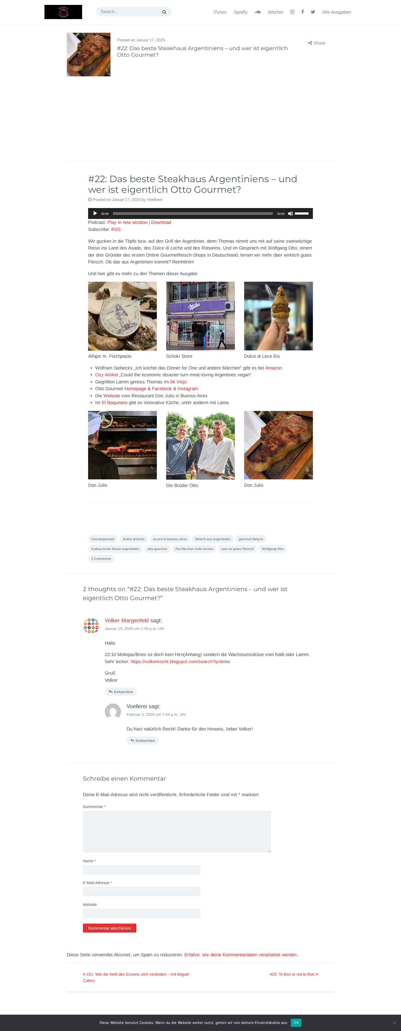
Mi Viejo (178, 381)
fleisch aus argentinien (213, 539)
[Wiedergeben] (95, 213)
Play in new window (127, 222)
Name (89, 861)
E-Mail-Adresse (97, 882)
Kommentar (94, 806)
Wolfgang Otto (273, 549)
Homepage (135, 388)
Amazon (273, 368)
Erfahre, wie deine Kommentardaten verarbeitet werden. (241, 954)
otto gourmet (157, 549)
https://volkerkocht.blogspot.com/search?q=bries (180, 661)
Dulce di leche (134, 539)
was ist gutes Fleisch (237, 549)
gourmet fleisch (251, 539)
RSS (116, 229)
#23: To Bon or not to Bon (293, 974)
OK (296, 1022)
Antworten (123, 692)
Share (319, 43)
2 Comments (101, 559)
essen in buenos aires (170, 539)
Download (161, 222)
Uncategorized (102, 539)
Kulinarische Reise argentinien (115, 549)
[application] (200, 213)
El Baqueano (114, 402)
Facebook (162, 388)
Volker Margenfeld (127, 620)
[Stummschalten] (290, 213)
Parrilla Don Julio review (194, 549)
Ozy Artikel (106, 374)
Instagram (188, 388)
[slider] (302, 213)
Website (111, 395)
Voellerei (154, 199)
